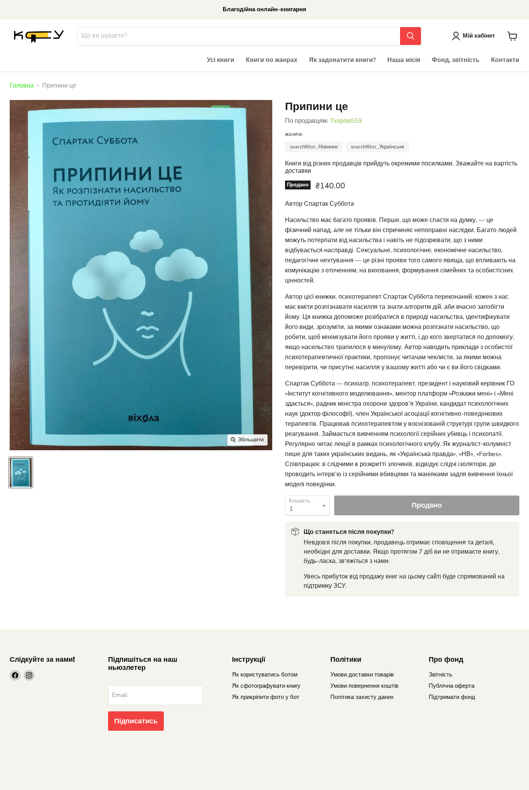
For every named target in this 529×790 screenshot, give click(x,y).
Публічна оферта (451, 686)
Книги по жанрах (271, 60)
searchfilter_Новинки (314, 146)
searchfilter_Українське (377, 146)
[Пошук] (410, 36)
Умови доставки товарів (362, 674)
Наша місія (403, 60)
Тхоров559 (346, 121)
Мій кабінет (479, 36)
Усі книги (220, 60)
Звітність (440, 674)
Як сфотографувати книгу (266, 686)
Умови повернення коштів (364, 686)
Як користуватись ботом (264, 674)
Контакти (505, 60)
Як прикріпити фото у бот (265, 697)
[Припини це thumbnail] (21, 472)
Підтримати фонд (452, 697)
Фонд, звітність (455, 60)
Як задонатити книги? (342, 60)
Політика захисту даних (362, 697)
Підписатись (136, 721)
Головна (22, 85)
